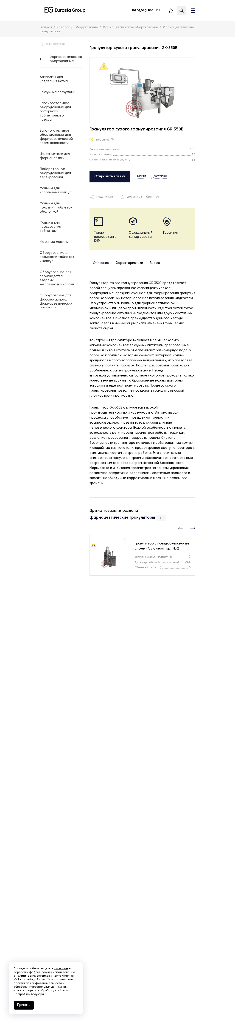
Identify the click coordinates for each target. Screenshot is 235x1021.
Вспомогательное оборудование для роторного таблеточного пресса (55, 111)
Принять (23, 1005)
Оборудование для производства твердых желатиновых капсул (57, 278)
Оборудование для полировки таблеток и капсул (57, 257)
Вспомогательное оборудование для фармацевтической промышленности (56, 137)
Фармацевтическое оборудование (66, 59)
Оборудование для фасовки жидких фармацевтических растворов (56, 301)
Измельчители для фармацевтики (55, 156)
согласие (61, 968)
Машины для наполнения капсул (55, 190)
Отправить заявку (109, 176)
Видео (155, 263)
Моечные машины (54, 242)
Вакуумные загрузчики (57, 92)
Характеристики (129, 263)
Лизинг (141, 176)
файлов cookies (40, 972)
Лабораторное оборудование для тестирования (55, 173)
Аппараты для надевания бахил (54, 79)
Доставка (159, 176)
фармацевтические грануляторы (122, 517)
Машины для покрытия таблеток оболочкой (56, 207)
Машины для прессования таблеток (50, 227)
